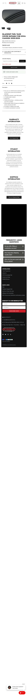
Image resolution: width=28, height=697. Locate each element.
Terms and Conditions (6, 341)
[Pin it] (11, 83)
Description (4, 87)
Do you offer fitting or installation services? (11, 247)
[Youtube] (5, 334)
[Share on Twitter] (9, 83)
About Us (4, 273)
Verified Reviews (6, 279)
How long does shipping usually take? (12, 254)
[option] (14, 16)
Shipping (10, 47)
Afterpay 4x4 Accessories (7, 293)
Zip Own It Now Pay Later (8, 291)
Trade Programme (6, 271)
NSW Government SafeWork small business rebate (13, 295)
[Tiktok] (10, 334)
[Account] (21, 3)
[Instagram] (8, 334)
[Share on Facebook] (6, 83)
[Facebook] (3, 334)
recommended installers (13, 165)
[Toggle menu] (3, 3)
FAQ (3, 287)
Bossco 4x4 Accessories (9, 42)
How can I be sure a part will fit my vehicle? (13, 260)
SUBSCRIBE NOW (14, 311)
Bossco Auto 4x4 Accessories (10, 344)
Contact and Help (6, 277)
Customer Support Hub (7, 289)
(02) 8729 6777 (7, 317)
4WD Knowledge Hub (7, 275)
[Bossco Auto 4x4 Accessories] (13, 3)
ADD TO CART (14, 67)
